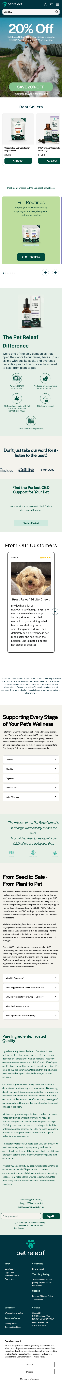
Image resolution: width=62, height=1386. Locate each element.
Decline (29, 1371)
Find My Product (31, 523)
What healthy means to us (17, 1006)
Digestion (10, 778)
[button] (3, 273)
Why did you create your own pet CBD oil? (25, 996)
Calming (9, 759)
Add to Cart (18, 160)
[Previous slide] (45, 273)
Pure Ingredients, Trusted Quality (20, 1015)
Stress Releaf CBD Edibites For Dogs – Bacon (17, 149)
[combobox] (31, 12)
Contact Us (36, 1313)
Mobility (9, 768)
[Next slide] (55, 273)
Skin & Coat (11, 787)
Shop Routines (31, 257)
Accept (29, 1364)
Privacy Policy (39, 1356)
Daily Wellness (12, 796)
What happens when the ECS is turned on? (25, 987)
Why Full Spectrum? (15, 978)
